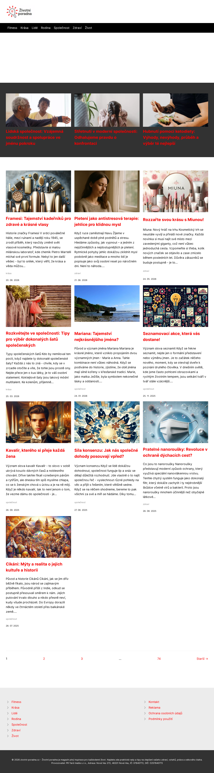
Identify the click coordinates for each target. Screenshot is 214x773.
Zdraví (77, 28)
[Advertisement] (107, 57)
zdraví (77, 273)
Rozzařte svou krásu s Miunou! (173, 219)
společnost (80, 389)
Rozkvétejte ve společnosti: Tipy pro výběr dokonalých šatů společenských (38, 339)
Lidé (35, 28)
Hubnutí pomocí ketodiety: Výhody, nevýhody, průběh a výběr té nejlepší (171, 137)
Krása (24, 28)
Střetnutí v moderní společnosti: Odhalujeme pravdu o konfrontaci (105, 137)
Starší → (202, 658)
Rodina (45, 28)
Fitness (12, 28)
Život (88, 28)
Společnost (61, 28)
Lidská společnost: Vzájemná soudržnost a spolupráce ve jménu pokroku (34, 137)
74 (159, 658)
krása (8, 273)
